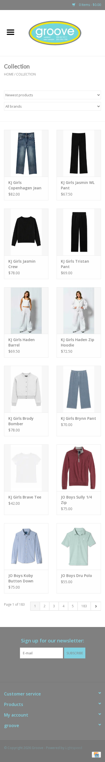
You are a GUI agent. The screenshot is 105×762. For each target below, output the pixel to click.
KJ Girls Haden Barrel (21, 342)
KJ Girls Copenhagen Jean (24, 185)
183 (84, 606)
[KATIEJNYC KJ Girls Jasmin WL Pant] (79, 153)
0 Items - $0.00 (89, 4)
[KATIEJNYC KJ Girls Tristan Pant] (79, 232)
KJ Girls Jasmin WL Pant (77, 185)
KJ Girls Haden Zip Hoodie (77, 342)
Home (8, 74)
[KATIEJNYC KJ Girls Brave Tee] (26, 467)
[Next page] (96, 606)
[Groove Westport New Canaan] (63, 32)
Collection (26, 74)
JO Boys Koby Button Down (20, 578)
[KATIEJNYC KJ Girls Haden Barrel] (26, 310)
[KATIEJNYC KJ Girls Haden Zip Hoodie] (79, 310)
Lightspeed (73, 747)
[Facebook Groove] (47, 669)
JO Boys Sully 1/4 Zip (76, 499)
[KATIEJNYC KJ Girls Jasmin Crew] (26, 232)
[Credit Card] (95, 754)
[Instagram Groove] (57, 669)
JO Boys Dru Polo (76, 575)
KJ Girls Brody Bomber (21, 421)
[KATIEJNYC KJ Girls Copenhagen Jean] (26, 153)
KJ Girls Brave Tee (24, 497)
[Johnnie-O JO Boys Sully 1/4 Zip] (79, 467)
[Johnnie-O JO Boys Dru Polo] (79, 546)
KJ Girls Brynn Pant (78, 418)
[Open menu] (10, 32)
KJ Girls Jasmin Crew (22, 264)
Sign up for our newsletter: (52, 641)
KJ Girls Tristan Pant (75, 264)
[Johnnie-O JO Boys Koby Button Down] (26, 546)
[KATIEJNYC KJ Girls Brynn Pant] (79, 389)
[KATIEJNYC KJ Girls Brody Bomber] (26, 389)
